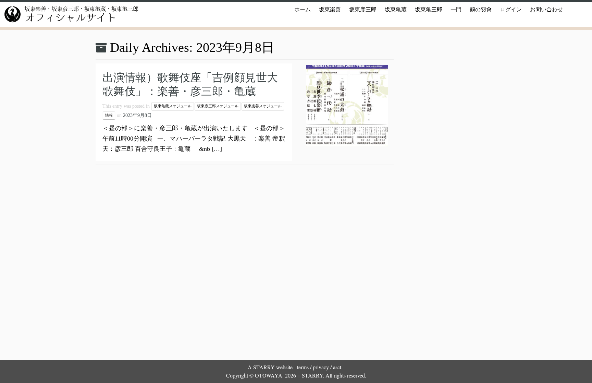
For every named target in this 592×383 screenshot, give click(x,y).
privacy (321, 367)
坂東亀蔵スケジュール (173, 106)
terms (303, 367)
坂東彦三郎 (363, 9)
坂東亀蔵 (396, 9)
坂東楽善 (330, 9)
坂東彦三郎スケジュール (217, 106)
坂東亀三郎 (428, 9)
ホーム (302, 9)
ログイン (511, 9)
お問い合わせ (546, 9)
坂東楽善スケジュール (263, 106)
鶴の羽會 (481, 9)
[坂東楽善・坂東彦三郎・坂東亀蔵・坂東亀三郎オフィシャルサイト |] (68, 14)
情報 (109, 115)
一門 (456, 9)
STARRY (264, 367)
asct (337, 367)
